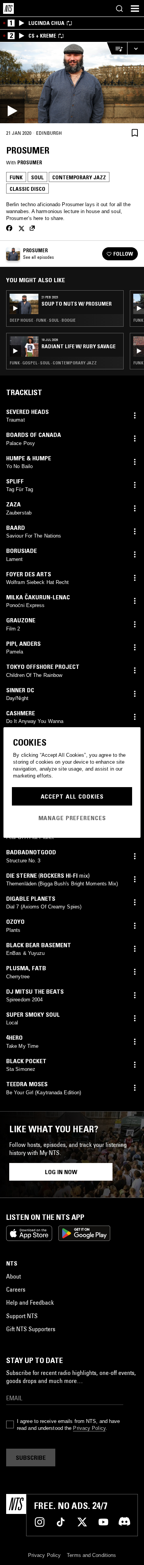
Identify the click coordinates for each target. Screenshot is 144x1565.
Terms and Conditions (91, 1555)
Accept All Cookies (72, 796)
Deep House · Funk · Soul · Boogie (43, 320)
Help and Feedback (30, 1302)
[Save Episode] (135, 132)
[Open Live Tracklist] (116, 48)
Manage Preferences (72, 818)
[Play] (72, 82)
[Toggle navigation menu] (135, 8)
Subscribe (31, 1457)
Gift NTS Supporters (30, 1329)
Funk (16, 177)
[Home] (8, 8)
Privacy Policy (89, 1428)
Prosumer (29, 162)
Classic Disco (27, 188)
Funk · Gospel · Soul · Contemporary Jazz (53, 363)
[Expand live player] (135, 48)
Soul (37, 177)
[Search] (119, 8)
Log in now (61, 1172)
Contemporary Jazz (79, 177)
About (13, 1276)
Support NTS (22, 1316)
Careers (15, 1289)
